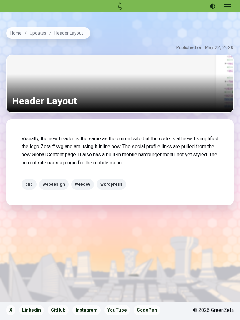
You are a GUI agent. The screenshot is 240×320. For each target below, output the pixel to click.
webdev (82, 184)
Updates (38, 33)
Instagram (87, 310)
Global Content (48, 155)
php (29, 184)
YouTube (117, 310)
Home (16, 33)
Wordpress (111, 184)
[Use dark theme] (212, 6)
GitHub (58, 310)
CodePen (147, 310)
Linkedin (31, 310)
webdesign (54, 184)
